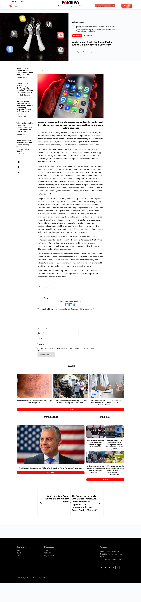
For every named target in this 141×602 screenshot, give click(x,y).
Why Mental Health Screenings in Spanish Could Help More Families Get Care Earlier (24, 127)
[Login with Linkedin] (70, 304)
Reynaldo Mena (84, 52)
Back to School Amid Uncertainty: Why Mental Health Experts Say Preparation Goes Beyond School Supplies (24, 107)
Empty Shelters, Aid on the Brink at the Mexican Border (57, 499)
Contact (19, 551)
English (14, 1)
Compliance (48, 551)
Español (21, 1)
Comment (42, 329)
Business (88, 6)
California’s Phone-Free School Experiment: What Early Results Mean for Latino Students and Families (96, 30)
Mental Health (77, 35)
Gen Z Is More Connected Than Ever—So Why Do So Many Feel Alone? (24, 71)
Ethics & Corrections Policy (52, 557)
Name (41, 333)
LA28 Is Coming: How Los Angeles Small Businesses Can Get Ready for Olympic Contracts (96, 469)
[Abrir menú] (16, 6)
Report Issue (42, 71)
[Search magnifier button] (113, 5)
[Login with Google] (74, 304)
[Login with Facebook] (66, 304)
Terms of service (49, 554)
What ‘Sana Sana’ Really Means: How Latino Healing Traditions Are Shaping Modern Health (24, 146)
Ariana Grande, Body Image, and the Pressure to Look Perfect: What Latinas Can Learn (24, 88)
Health (80, 6)
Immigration (71, 6)
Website (41, 344)
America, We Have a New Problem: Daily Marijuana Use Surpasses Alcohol (95, 27)
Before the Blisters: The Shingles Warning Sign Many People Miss (34, 402)
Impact (18, 554)
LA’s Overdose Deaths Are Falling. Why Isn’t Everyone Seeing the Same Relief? (70, 402)
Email (40, 338)
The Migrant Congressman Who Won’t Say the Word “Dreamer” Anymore (50, 468)
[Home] (10, 5)
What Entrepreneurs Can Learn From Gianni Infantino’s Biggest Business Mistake (95, 443)
